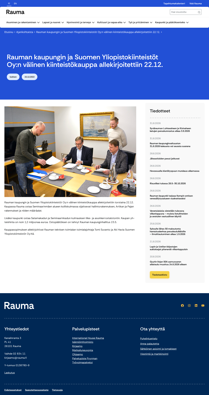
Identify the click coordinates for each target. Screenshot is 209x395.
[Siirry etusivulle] (15, 12)
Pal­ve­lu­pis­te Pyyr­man (84, 358)
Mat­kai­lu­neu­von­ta (82, 350)
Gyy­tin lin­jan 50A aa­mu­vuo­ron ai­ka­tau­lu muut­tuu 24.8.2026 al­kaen (168, 263)
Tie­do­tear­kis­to (159, 274)
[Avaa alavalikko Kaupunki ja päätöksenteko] (187, 22)
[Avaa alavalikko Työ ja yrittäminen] (151, 22)
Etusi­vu (8, 32)
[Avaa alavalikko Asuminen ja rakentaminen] (38, 22)
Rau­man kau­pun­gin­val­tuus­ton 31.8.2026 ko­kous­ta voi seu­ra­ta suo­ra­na (170, 144)
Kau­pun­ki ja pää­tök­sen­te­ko (170, 22)
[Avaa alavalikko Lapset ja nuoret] (63, 22)
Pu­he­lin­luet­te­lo (148, 338)
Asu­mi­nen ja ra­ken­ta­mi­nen (21, 22)
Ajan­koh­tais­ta (24, 32)
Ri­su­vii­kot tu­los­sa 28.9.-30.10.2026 (168, 183)
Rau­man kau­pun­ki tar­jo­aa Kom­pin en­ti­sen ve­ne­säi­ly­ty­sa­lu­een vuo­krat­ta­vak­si (171, 197)
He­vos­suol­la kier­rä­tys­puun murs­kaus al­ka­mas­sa (174, 171)
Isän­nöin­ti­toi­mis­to (82, 342)
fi (9, 3)
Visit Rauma (196, 3)
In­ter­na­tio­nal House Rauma (88, 338)
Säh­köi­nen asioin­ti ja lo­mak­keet (158, 349)
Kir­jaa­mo (77, 346)
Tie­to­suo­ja (57, 389)
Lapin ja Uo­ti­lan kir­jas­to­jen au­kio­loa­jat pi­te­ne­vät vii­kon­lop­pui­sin (169, 248)
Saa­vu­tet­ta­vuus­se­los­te (36, 389)
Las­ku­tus (9, 372)
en (15, 3)
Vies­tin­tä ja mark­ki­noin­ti (154, 354)
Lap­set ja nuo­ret (51, 22)
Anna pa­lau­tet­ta (149, 343)
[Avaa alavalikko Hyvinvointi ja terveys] (93, 22)
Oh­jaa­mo (77, 354)
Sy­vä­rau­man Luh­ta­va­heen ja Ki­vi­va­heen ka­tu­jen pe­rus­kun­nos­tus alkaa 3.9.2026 (170, 129)
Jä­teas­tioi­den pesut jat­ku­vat (165, 158)
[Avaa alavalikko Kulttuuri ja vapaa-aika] (124, 22)
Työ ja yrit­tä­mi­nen (139, 22)
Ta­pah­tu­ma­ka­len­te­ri (174, 3)
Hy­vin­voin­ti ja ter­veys (79, 22)
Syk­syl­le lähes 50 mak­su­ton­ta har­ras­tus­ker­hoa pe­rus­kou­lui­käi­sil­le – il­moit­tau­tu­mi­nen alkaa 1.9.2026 (168, 231)
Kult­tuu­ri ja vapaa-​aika (109, 22)
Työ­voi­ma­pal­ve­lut (82, 362)
